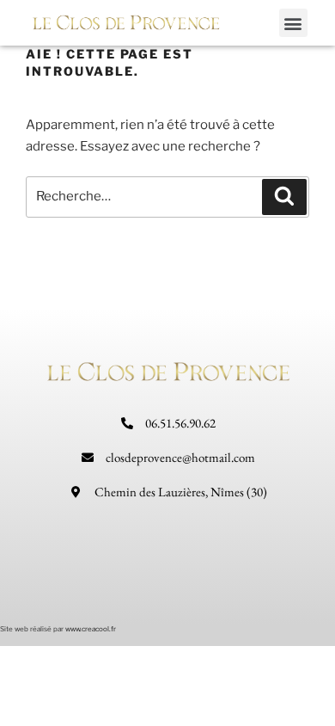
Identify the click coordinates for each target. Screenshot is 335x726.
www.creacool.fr (90, 628)
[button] (293, 23)
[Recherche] (284, 197)
